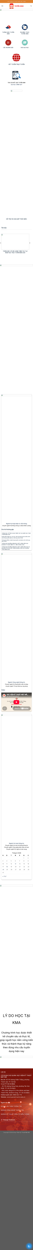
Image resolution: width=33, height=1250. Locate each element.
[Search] (31, 6)
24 (3, 869)
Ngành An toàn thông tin (16, 843)
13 (15, 864)
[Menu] (2, 6)
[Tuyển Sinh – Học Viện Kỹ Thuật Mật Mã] (16, 6)
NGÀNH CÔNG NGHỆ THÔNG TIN (12, 1110)
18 (7, 866)
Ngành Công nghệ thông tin (16, 682)
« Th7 (4, 876)
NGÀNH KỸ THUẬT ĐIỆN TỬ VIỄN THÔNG (15, 1114)
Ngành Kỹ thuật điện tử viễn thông (16, 523)
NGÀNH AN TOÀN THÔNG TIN (11, 1106)
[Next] (30, 246)
